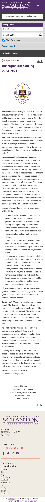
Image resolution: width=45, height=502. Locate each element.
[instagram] (12, 453)
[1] (12, 237)
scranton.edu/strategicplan (12, 373)
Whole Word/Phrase (13, 40)
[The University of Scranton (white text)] (16, 5)
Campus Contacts (7, 463)
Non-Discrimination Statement (5, 477)
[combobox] (22, 16)
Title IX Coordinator (5, 492)
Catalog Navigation (12, 53)
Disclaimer (4, 468)
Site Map (4, 488)
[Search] (40, 35)
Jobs (2, 471)
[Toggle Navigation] (37, 5)
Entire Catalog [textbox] (8, 29)
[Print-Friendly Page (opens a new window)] (38, 61)
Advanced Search (8, 46)
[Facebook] (3, 453)
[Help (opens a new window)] (41, 61)
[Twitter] (8, 453)
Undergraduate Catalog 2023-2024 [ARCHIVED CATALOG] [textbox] (23, 16)
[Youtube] (17, 453)
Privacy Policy (5, 482)
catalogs (11, 498)
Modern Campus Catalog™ (27, 501)
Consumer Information (8, 466)
